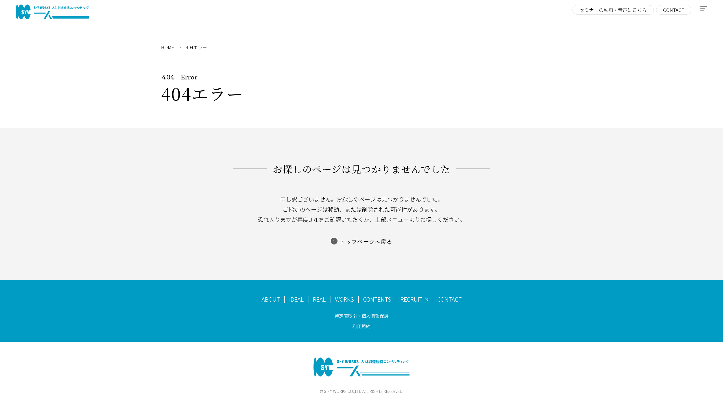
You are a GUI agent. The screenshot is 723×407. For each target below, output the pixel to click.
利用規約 (361, 326)
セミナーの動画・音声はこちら (613, 9)
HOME (167, 47)
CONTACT (673, 9)
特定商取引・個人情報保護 (361, 315)
